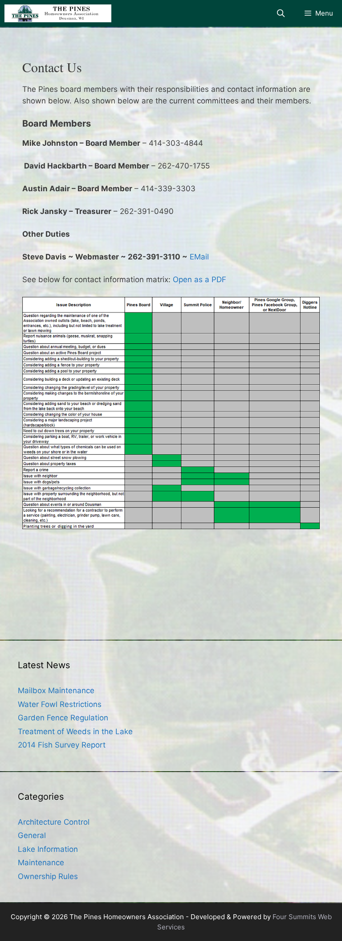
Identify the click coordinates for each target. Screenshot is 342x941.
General (32, 835)
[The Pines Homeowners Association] (57, 13)
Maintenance (41, 862)
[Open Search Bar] (281, 13)
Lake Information (48, 849)
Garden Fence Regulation (63, 717)
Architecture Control (54, 822)
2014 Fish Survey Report (62, 744)
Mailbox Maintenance (56, 690)
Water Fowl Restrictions (60, 704)
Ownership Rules (48, 876)
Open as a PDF (199, 279)
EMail (199, 256)
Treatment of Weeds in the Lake (75, 731)
